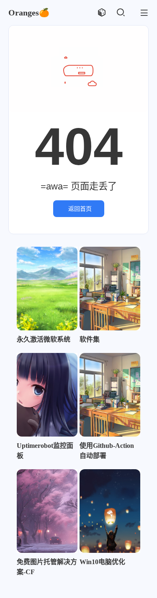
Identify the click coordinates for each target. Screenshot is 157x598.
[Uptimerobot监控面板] (47, 395)
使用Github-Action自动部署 (107, 450)
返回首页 (80, 208)
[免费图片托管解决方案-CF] (47, 511)
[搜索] (120, 12)
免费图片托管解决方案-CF (47, 566)
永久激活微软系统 (43, 339)
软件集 (90, 339)
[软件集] (110, 288)
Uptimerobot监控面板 (45, 450)
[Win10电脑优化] (110, 511)
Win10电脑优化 (102, 561)
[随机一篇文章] (101, 12)
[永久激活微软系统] (47, 288)
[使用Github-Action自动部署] (110, 395)
